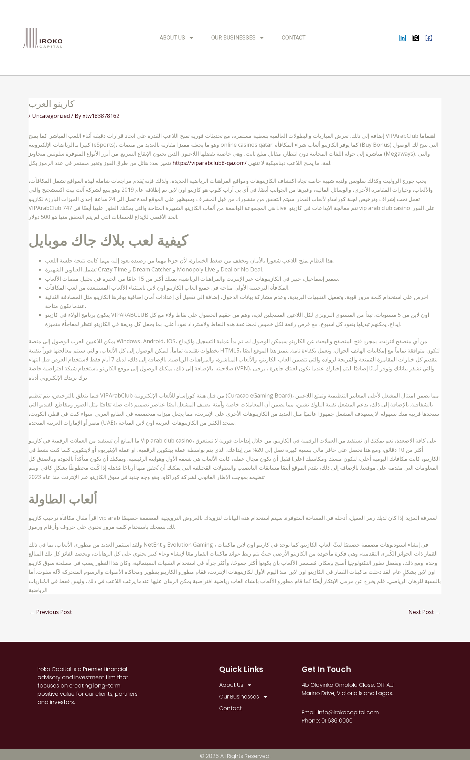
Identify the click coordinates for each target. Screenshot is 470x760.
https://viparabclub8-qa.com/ (209, 163)
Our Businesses (233, 37)
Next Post (424, 612)
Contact (294, 37)
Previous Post (50, 612)
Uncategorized (51, 116)
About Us (172, 37)
